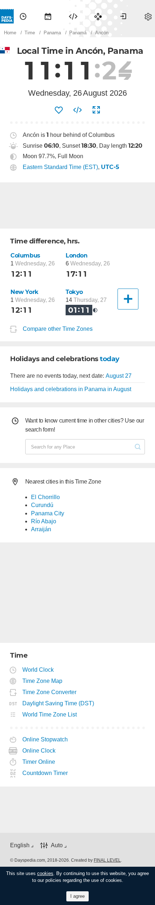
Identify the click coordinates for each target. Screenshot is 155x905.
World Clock (38, 670)
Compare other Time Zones (58, 329)
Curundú (42, 505)
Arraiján (41, 529)
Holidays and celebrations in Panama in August (70, 389)
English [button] (20, 845)
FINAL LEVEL (107, 860)
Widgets (73, 16)
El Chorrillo (45, 497)
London (77, 255)
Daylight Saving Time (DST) (58, 703)
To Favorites (58, 110)
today (109, 359)
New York (24, 292)
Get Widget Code (77, 110)
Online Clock (39, 751)
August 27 (119, 376)
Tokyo (74, 292)
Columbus (25, 255)
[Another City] (128, 299)
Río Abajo (43, 521)
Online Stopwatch (45, 739)
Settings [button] (148, 16)
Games (98, 16)
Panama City (47, 513)
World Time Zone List (50, 714)
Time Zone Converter (49, 692)
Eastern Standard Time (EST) (60, 167)
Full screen (96, 110)
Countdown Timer (45, 773)
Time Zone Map (42, 681)
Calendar (48, 16)
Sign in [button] (123, 16)
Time (23, 16)
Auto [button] (57, 845)
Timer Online (39, 762)
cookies (45, 873)
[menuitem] (23, 16)
